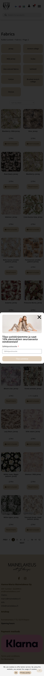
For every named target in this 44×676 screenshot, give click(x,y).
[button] (39, 317)
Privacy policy (25, 673)
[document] (22, 338)
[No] (39, 670)
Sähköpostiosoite (9, 346)
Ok (16, 673)
